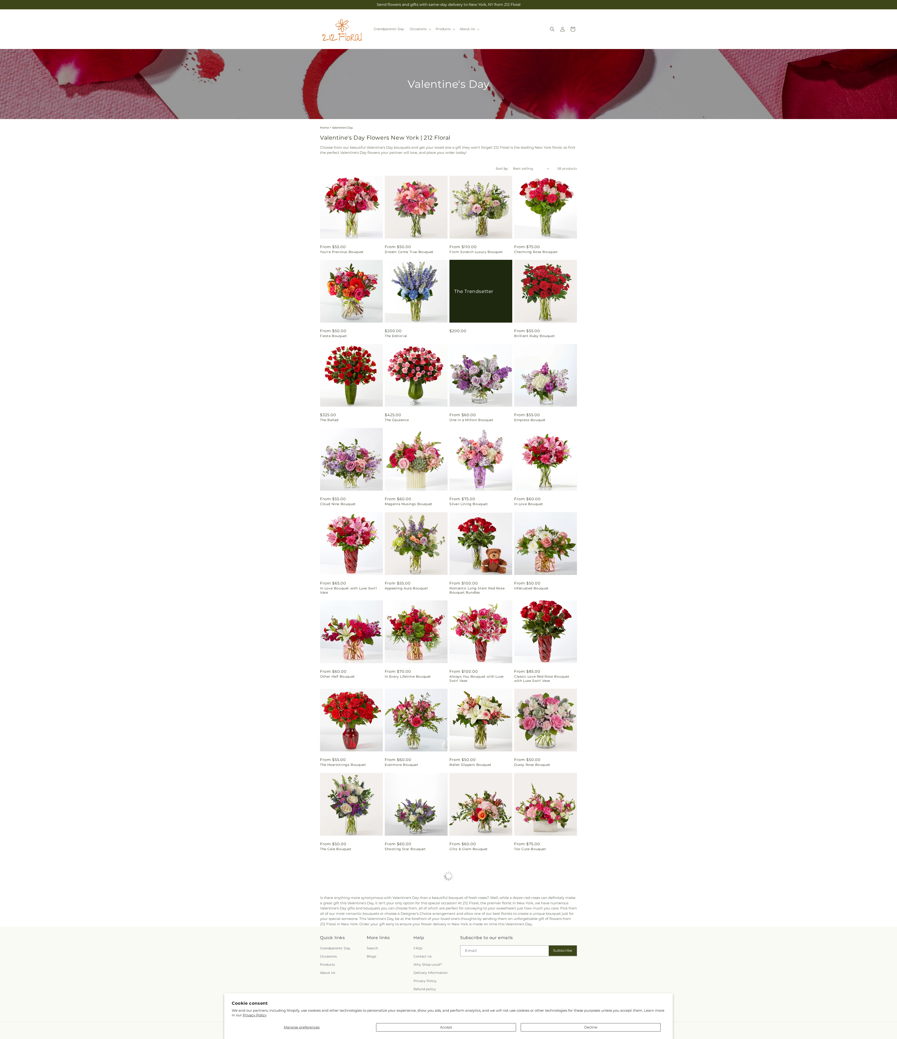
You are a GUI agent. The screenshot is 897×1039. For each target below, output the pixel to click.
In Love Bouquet (528, 504)
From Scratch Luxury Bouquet (476, 252)
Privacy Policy (255, 1015)
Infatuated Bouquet (531, 588)
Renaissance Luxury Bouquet (410, 933)
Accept (446, 1027)
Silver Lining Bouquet (468, 504)
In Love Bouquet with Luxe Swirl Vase (348, 590)
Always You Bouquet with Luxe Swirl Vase (476, 678)
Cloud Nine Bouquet (338, 504)
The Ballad (329, 420)
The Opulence (397, 420)
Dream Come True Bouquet (409, 252)
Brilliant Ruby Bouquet (534, 336)
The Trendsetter (473, 291)
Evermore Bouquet (401, 765)
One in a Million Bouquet (471, 420)
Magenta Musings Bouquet (408, 504)
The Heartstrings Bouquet (343, 765)
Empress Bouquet (530, 420)
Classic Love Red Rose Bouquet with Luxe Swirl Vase (541, 678)
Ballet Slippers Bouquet (470, 765)
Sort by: (502, 168)
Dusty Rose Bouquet (532, 765)
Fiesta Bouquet (333, 336)
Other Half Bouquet (337, 676)
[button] (420, 29)
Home (324, 127)
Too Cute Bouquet (530, 849)
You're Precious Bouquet (342, 252)
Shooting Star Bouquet (405, 849)
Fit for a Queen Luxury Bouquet (348, 933)
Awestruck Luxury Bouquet (473, 933)
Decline (590, 1027)
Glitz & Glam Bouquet (468, 849)
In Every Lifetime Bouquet (408, 676)
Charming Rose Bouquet (536, 252)
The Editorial (396, 336)
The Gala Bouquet (336, 849)
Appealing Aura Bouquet (406, 588)
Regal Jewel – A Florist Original (542, 933)
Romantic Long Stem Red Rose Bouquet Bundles (477, 590)
